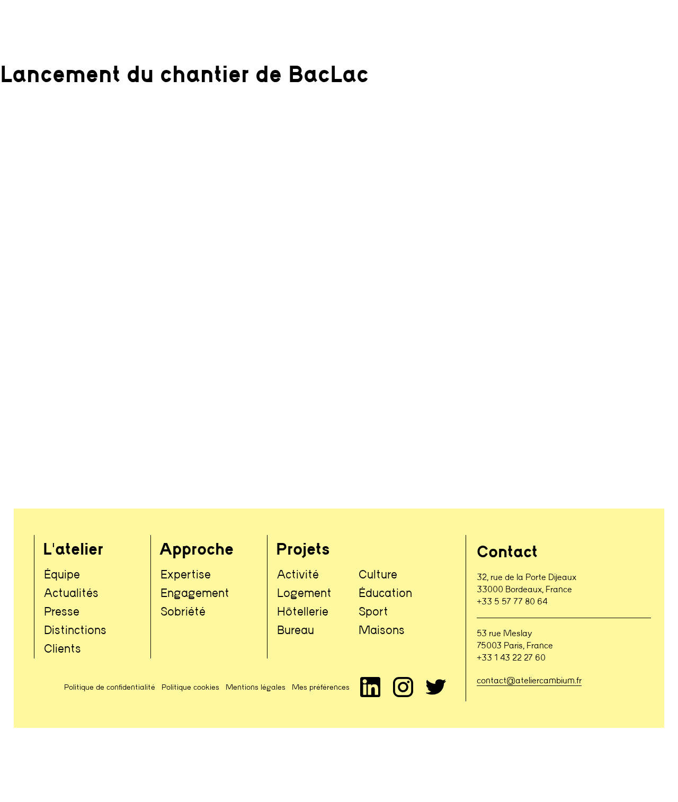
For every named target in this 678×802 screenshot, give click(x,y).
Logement (304, 593)
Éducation (385, 593)
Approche (196, 550)
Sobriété (183, 612)
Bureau (295, 631)
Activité (298, 575)
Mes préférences (321, 687)
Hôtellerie (302, 612)
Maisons (382, 631)
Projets (303, 550)
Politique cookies (190, 687)
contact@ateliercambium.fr (529, 680)
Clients (62, 649)
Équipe (62, 575)
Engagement (194, 593)
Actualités (71, 593)
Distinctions (75, 631)
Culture (378, 575)
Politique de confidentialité (109, 687)
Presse (61, 612)
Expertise (185, 575)
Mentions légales (256, 687)
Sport (373, 612)
